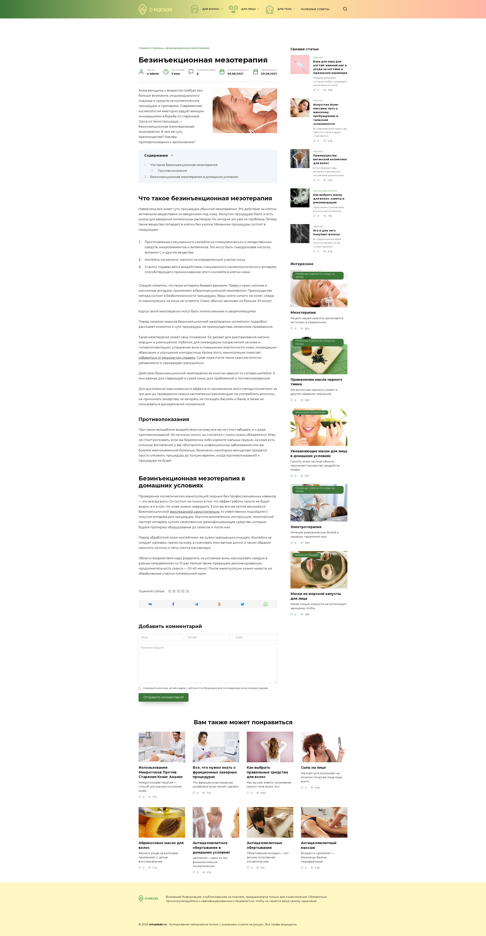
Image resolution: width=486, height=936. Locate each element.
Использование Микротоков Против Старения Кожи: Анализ (161, 772)
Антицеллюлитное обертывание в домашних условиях (211, 847)
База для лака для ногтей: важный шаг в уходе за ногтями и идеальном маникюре (330, 67)
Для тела (284, 9)
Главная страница (151, 48)
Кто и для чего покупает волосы (326, 232)
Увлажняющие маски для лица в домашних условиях (318, 453)
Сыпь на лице (313, 767)
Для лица (248, 9)
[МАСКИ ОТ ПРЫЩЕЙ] (318, 586)
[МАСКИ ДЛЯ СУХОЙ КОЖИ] (318, 443)
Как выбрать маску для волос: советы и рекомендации (328, 198)
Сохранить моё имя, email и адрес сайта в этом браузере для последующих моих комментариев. (205, 688)
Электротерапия (305, 527)
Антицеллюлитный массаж (318, 845)
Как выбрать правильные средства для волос (267, 772)
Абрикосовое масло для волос (161, 845)
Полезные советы (315, 9)
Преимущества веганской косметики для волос (330, 159)
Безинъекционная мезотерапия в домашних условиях (194, 177)
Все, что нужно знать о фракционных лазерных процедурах (215, 772)
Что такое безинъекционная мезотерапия (184, 165)
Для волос (210, 9)
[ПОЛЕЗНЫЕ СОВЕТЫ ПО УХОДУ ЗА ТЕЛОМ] (318, 305)
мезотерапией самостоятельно (194, 511)
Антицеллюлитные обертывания (264, 845)
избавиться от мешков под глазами (167, 357)
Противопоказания (172, 170)
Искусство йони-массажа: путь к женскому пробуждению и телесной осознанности (326, 114)
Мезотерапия (303, 312)
